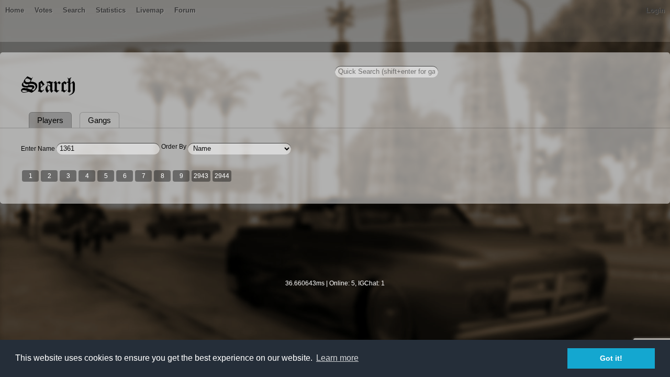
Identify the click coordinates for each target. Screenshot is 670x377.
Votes (43, 10)
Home (14, 10)
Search (74, 10)
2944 (222, 176)
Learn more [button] (337, 357)
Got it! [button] (611, 358)
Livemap (150, 10)
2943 (201, 176)
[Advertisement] (335, 248)
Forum (185, 10)
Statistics (111, 10)
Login (655, 10)
